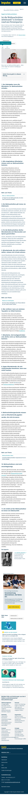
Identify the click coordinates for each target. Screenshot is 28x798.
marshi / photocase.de (5, 68)
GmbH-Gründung (19, 729)
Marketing (4, 714)
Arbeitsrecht (6, 40)
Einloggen (16, 3)
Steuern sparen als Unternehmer (6, 730)
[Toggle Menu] (25, 3)
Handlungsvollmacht (20, 720)
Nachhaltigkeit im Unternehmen (19, 732)
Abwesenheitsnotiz (6, 710)
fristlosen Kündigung (8, 384)
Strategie (17, 728)
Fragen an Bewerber (19, 705)
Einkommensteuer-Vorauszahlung (6, 733)
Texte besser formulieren (4, 716)
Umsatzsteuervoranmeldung (8, 737)
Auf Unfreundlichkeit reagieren (6, 707)
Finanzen (3, 728)
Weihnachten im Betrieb (16, 618)
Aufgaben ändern (19, 710)
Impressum (4, 759)
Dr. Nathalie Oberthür (20, 552)
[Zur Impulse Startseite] (4, 9)
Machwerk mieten (5, 786)
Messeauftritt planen (6, 722)
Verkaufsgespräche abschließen (6, 724)
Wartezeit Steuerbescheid (5, 739)
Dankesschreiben (19, 716)
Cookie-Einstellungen (6, 770)
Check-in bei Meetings (20, 704)
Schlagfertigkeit (5, 704)
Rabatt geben (4, 720)
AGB (2, 765)
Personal (17, 702)
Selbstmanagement (6, 702)
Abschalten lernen (5, 705)
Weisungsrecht (18, 707)
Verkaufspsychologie (6, 719)
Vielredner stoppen (6, 711)
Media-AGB (4, 767)
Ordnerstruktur (18, 722)
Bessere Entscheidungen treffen (20, 738)
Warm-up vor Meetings (20, 717)
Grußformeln (18, 719)
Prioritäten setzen (19, 734)
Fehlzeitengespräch (19, 708)
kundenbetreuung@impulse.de (12, 782)
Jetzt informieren (14, 607)
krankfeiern (22, 330)
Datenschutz (4, 762)
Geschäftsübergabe (19, 735)
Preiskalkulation (5, 735)
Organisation (18, 714)
